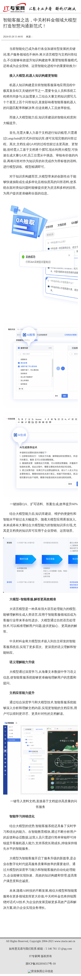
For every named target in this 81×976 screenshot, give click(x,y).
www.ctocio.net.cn (64, 941)
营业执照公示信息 (42, 971)
